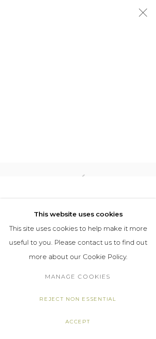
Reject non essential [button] (78, 299)
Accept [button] (77, 322)
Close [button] (140, 15)
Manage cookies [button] (78, 276)
